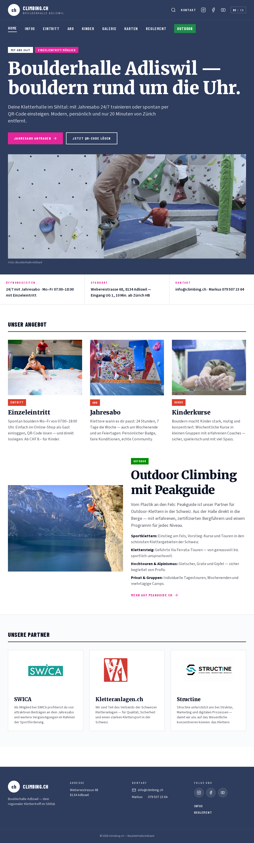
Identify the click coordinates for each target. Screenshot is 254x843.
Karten (131, 28)
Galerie (109, 28)
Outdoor (185, 28)
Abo (70, 28)
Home (12, 28)
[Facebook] (213, 9)
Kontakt (188, 10)
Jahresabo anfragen (32, 138)
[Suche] (173, 9)
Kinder (88, 28)
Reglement (156, 28)
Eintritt (51, 28)
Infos (30, 28)
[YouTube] (223, 9)
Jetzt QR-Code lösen (91, 138)
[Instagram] (203, 9)
